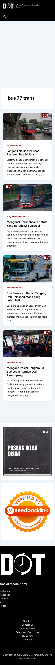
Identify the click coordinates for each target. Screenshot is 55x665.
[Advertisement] (27, 50)
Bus (21, 145)
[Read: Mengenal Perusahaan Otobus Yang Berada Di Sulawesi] (27, 197)
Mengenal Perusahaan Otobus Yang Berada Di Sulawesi (27, 223)
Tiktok (3, 605)
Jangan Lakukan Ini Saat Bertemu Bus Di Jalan (23, 152)
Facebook (5, 594)
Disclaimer (27, 636)
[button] (4, 17)
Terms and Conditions (27, 632)
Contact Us (27, 624)
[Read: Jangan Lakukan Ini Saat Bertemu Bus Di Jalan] (27, 126)
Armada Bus (12, 145)
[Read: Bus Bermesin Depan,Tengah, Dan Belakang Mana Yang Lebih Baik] (27, 268)
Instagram (5, 591)
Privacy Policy (27, 628)
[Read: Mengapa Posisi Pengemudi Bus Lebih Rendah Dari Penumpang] (27, 343)
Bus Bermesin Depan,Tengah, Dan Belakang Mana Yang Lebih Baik (26, 296)
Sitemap (27, 639)
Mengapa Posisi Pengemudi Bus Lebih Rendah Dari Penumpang (25, 371)
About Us (27, 621)
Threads (4, 598)
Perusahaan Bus (19, 217)
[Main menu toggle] (49, 6)
